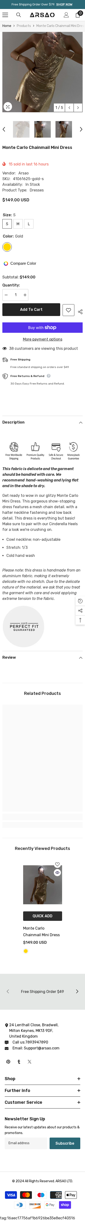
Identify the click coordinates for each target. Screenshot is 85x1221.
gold (25, 951)
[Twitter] (29, 1061)
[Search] (18, 15)
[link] (42, 817)
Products (24, 26)
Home (6, 26)
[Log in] (66, 14)
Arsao (23, 173)
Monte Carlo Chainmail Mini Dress (42, 931)
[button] (69, 108)
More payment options (42, 339)
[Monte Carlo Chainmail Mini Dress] (42, 885)
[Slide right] (77, 991)
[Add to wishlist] (68, 310)
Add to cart (31, 309)
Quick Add (42, 916)
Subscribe (64, 1143)
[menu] (5, 15)
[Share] (78, 311)
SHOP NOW (64, 4)
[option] (42, 72)
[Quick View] (57, 872)
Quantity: (11, 285)
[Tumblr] (18, 1061)
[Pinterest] (8, 1061)
